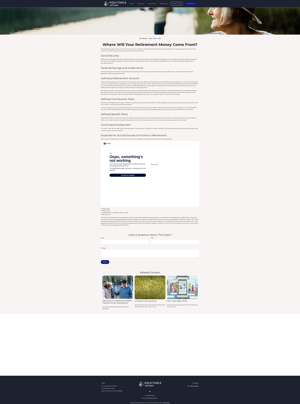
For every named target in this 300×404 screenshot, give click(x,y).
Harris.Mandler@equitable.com (150, 398)
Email (152, 238)
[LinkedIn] (150, 391)
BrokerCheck (166, 402)
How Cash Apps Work (177, 301)
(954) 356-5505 (194, 386)
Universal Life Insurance (146, 301)
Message (103, 248)
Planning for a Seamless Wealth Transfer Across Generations (117, 302)
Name (102, 238)
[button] (132, 3)
